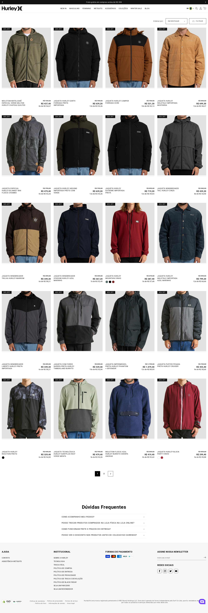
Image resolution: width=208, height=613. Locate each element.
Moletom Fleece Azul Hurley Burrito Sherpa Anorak (116, 454)
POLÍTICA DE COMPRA (63, 568)
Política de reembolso (37, 601)
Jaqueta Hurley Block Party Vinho (168, 453)
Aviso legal (71, 603)
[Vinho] (113, 282)
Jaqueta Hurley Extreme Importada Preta (115, 190)
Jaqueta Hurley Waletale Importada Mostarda (167, 103)
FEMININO (86, 8)
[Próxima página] (110, 473)
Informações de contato (57, 603)
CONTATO (6, 558)
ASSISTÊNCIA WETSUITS (12, 561)
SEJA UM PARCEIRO (62, 585)
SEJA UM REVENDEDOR (63, 589)
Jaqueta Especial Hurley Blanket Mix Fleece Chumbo (11, 190)
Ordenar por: (158, 21)
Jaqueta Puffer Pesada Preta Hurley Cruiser (168, 365)
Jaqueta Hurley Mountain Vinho (113, 277)
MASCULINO (74, 8)
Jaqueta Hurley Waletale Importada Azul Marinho (167, 278)
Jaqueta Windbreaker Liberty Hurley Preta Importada (12, 366)
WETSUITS (98, 8)
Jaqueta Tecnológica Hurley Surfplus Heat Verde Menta (64, 454)
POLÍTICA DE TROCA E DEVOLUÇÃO (68, 579)
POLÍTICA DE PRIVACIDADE (65, 575)
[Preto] (110, 282)
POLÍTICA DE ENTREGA (63, 572)
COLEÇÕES (123, 8)
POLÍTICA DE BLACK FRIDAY (65, 582)
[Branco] (158, 457)
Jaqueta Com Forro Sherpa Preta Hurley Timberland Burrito (64, 366)
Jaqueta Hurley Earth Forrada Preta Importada (64, 103)
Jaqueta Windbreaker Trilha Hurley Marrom (13, 277)
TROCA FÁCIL (59, 565)
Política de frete (40, 603)
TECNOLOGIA (59, 561)
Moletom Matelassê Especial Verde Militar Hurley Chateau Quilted (13, 103)
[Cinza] (106, 282)
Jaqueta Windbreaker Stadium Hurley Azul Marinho (64, 278)
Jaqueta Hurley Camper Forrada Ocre (117, 102)
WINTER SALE (136, 8)
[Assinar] (203, 557)
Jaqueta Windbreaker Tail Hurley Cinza (168, 189)
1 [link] (97, 473)
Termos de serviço (71, 601)
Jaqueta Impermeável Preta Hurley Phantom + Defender (116, 366)
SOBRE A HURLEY (61, 558)
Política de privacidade (55, 601)
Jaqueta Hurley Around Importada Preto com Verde (65, 190)
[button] (196, 8)
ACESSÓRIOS (110, 8)
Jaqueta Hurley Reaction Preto (9, 453)
